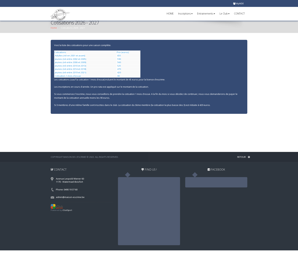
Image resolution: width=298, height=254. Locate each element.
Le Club (224, 13)
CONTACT (239, 13)
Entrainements (205, 13)
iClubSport (67, 210)
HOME (170, 13)
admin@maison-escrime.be (70, 197)
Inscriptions (184, 13)
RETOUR (241, 156)
